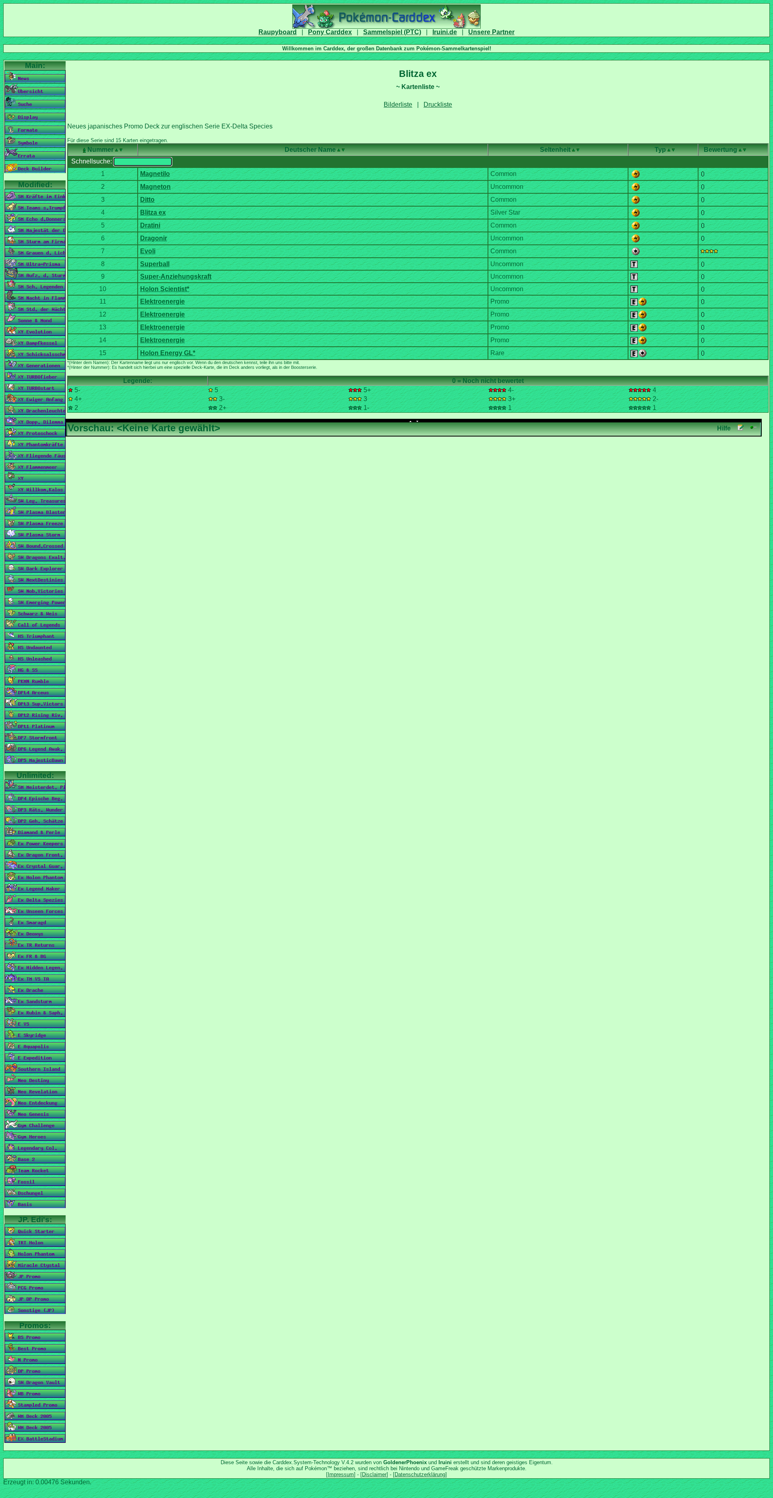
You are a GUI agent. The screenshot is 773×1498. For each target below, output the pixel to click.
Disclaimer (374, 1474)
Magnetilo (155, 173)
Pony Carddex (330, 32)
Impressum (341, 1474)
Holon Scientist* (164, 289)
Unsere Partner (491, 32)
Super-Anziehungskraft (175, 276)
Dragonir (153, 238)
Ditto (147, 199)
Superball (154, 264)
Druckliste (438, 104)
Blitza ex (153, 212)
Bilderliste (398, 104)
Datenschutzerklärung (420, 1474)
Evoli (147, 251)
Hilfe (724, 428)
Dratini (150, 225)
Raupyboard (277, 32)
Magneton (155, 186)
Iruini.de (444, 32)
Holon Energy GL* (167, 353)
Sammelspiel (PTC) (392, 32)
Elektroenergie (162, 301)
